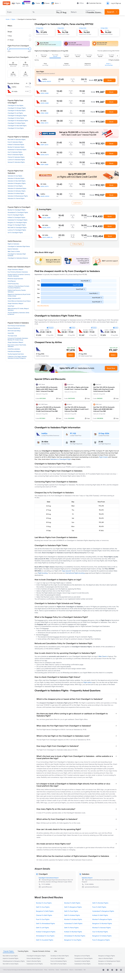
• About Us (71, 969)
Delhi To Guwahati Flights (44, 940)
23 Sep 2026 (103, 433)
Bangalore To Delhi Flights (45, 911)
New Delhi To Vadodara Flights (16, 139)
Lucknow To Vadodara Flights (16, 159)
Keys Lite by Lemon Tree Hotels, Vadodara (17, 345)
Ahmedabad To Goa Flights (45, 936)
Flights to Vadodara (13, 244)
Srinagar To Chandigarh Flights (17, 225)
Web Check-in (103, 656)
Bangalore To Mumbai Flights (102, 923)
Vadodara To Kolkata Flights (16, 193)
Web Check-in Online (14, 251)
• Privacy (45, 969)
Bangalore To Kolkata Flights (102, 936)
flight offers (83, 719)
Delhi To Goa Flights (43, 907)
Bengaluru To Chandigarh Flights (17, 222)
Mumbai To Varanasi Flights (101, 927)
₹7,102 (73, 433)
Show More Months (43, 305)
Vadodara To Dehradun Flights (16, 191)
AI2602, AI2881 (46, 217)
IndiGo (44, 433)
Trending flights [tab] (23, 951)
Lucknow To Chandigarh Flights (17, 230)
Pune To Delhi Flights (99, 907)
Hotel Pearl (11, 306)
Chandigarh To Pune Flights (16, 128)
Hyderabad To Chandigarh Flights (17, 220)
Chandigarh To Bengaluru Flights (17, 115)
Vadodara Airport (87, 877)
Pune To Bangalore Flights (101, 940)
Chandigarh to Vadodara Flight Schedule (17, 254)
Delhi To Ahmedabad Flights (45, 923)
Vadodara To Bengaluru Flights (17, 183)
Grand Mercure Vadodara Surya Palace (19, 301)
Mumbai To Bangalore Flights (102, 919)
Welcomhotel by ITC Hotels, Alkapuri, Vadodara (18, 309)
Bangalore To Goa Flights (72, 940)
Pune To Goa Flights (42, 919)
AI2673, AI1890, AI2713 (47, 237)
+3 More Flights (77, 244)
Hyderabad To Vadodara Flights (17, 149)
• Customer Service (64, 969)
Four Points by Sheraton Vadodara (18, 272)
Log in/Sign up (116, 3)
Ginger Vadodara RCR (14, 298)
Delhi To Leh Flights (42, 927)
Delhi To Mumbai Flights (100, 903)
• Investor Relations (78, 969)
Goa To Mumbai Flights (100, 932)
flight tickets (103, 457)
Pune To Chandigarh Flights (16, 215)
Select (70, 355)
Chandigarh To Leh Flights (15, 113)
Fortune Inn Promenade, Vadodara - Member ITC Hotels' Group (18, 339)
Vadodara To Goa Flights (15, 176)
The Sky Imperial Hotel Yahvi (16, 354)
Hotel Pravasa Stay (13, 283)
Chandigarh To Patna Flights (16, 118)
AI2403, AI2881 (45, 103)
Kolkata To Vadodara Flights (16, 144)
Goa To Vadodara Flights (15, 152)
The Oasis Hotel (12, 335)
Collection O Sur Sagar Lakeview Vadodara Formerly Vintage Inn (17, 357)
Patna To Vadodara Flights (15, 154)
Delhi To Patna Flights (71, 927)
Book (109, 80)
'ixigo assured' (66, 571)
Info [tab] (55, 951)
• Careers (57, 969)
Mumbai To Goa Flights (44, 903)
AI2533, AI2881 (44, 93)
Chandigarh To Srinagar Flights (17, 108)
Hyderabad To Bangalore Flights (103, 911)
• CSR (84, 969)
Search (110, 12)
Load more (77, 203)
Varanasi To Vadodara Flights (16, 162)
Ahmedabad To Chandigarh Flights (18, 212)
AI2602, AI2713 (46, 227)
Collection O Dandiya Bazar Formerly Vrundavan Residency (18, 286)
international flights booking (75, 573)
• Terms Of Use (51, 969)
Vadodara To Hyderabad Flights (17, 188)
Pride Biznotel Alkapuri (14, 351)
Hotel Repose (12, 281)
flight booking (43, 573)
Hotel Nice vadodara (14, 349)
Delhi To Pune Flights (71, 911)
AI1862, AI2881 (44, 113)
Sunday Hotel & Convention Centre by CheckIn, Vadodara (19, 275)
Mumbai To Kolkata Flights (73, 919)
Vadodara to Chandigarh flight (60, 459)
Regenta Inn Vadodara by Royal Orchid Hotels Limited (19, 295)
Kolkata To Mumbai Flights (73, 932)
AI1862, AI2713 (44, 123)
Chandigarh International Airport (49, 877)
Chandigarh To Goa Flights (15, 105)
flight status (87, 682)
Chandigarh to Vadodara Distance (18, 258)
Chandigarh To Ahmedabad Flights (18, 120)
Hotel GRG (11, 333)
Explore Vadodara (13, 249)
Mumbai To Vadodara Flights (16, 147)
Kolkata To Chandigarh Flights (16, 217)
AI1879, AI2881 (44, 164)
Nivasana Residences (14, 328)
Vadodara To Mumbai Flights (16, 178)
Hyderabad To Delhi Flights (73, 923)
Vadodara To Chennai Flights (16, 198)
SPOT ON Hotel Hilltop (14, 330)
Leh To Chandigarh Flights (15, 232)
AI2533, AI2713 (44, 186)
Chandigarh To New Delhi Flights (17, 125)
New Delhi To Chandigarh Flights (17, 227)
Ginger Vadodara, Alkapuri (15, 269)
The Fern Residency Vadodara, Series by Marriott (18, 313)
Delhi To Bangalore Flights (73, 907)
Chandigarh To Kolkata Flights (16, 123)
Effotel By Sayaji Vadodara (15, 278)
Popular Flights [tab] (8, 951)
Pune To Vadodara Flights (15, 142)
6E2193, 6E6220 (46, 81)
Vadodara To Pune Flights (15, 186)
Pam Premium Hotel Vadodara (16, 325)
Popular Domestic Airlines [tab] (41, 951)
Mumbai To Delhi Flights (72, 903)
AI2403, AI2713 (45, 154)
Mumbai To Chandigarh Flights (16, 210)
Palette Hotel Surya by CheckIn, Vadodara (17, 291)
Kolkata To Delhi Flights (100, 915)
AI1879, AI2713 (44, 144)
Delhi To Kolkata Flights (72, 915)
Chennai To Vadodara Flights (16, 157)
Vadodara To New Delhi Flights (16, 181)
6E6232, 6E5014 (45, 196)
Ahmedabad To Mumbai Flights (74, 936)
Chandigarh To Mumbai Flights (16, 110)
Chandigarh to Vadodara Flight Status (19, 246)
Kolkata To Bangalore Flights (45, 932)
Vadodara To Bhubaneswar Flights (18, 196)
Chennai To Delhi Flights (44, 915)
